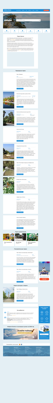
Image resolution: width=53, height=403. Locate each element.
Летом (42, 321)
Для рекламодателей (6, 347)
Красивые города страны (38, 350)
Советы (23, 10)
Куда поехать (18, 10)
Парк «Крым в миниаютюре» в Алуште (24, 269)
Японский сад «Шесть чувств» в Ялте (24, 93)
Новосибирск (19, 350)
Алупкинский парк (20, 129)
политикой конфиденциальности (43, 336)
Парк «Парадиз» (20, 74)
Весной (47, 314)
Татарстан (26, 351)
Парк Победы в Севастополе (22, 289)
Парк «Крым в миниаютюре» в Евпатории (25, 252)
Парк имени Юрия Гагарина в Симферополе (25, 162)
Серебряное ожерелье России (39, 351)
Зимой (42, 314)
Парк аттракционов (8, 242)
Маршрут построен (38, 349)
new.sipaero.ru (14, 315)
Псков (18, 351)
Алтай (25, 350)
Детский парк (18, 242)
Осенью (47, 321)
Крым (6, 12)
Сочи (18, 349)
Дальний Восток (27, 349)
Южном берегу (13, 39)
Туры (26, 10)
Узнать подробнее (20, 88)
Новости (29, 10)
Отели (33, 10)
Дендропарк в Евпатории (21, 179)
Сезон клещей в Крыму (21, 217)
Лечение (37, 10)
